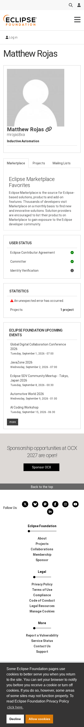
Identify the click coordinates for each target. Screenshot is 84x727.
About (42, 538)
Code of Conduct (42, 600)
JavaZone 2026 (33, 365)
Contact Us (42, 646)
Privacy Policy (42, 584)
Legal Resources (42, 606)
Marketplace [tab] (16, 163)
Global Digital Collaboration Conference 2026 (38, 349)
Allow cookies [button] (39, 719)
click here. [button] (15, 707)
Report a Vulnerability (42, 635)
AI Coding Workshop (32, 410)
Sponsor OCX (41, 467)
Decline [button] (15, 719)
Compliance (42, 595)
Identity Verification (24, 270)
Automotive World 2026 (33, 396)
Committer (18, 261)
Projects (42, 310)
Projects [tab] (39, 163)
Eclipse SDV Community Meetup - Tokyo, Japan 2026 (39, 380)
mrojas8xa (16, 134)
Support (42, 651)
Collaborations (42, 549)
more (12, 422)
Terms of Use (42, 590)
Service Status (42, 641)
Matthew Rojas (26, 129)
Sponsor (42, 560)
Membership (42, 554)
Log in (12, 37)
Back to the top (42, 487)
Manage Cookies (42, 611)
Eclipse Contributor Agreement (32, 252)
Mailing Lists (62, 163)
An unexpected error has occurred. (38, 301)
